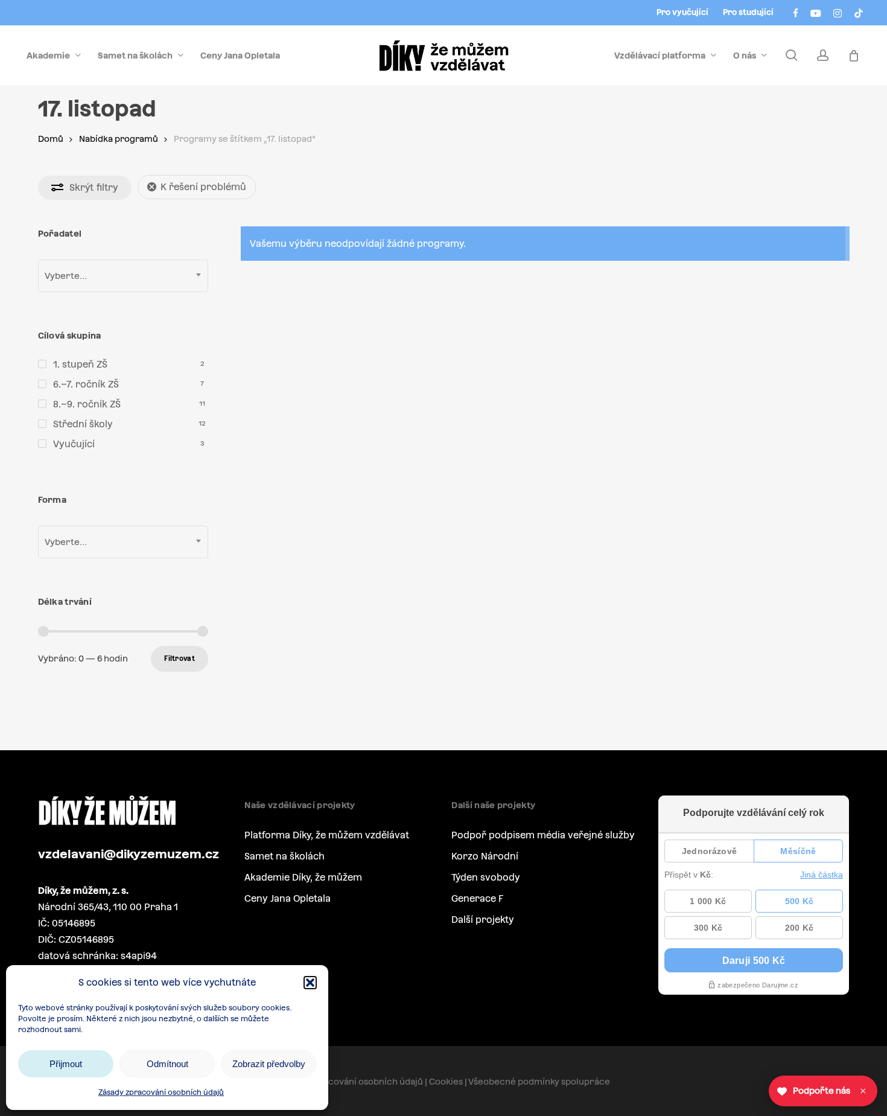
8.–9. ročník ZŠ (87, 404)
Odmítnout (167, 1064)
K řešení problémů (203, 187)
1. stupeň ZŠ (80, 364)
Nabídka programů (118, 139)
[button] (310, 983)
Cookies (446, 1081)
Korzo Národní (484, 856)
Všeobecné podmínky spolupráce (539, 1081)
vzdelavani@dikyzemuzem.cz (128, 854)
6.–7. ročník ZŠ (86, 384)
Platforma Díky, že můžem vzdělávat (326, 835)
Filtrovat (179, 659)
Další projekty (482, 919)
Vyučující (74, 444)
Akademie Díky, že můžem (303, 877)
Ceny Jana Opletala (287, 898)
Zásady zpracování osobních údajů (161, 1092)
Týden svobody (485, 877)
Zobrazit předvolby (268, 1064)
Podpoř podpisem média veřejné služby (543, 835)
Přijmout (65, 1064)
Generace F (477, 898)
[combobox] (123, 276)
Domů (50, 139)
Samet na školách (284, 856)
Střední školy (83, 424)
